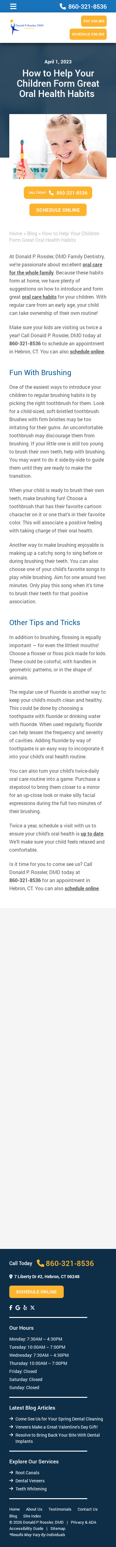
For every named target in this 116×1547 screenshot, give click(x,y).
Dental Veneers (30, 1481)
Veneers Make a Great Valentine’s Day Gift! (56, 1427)
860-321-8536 (25, 343)
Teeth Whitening (31, 1489)
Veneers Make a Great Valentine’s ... (53, 1146)
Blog (32, 233)
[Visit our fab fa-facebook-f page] (10, 1307)
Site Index (32, 1516)
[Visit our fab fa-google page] (17, 1307)
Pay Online (94, 21)
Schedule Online (88, 34)
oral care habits (39, 296)
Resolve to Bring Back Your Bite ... (51, 1239)
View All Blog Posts (56, 1261)
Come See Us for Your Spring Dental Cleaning (59, 1419)
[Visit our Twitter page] (32, 1307)
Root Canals (27, 1473)
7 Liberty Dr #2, (46, 1276)
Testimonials (60, 1509)
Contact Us (88, 1509)
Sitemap (57, 1528)
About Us (34, 1509)
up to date (92, 833)
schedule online (87, 351)
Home (15, 233)
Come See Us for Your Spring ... (48, 1052)
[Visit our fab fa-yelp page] (25, 1307)
